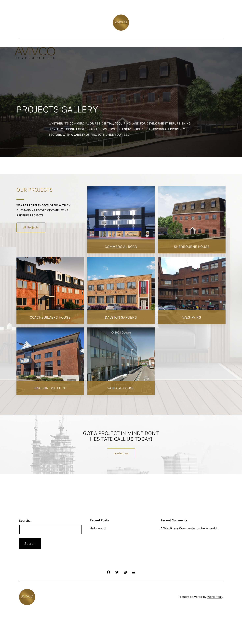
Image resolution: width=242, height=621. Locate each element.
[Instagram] (125, 572)
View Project (50, 397)
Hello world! (98, 528)
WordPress (214, 596)
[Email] (133, 572)
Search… (25, 520)
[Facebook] (108, 572)
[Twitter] (117, 572)
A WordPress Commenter (178, 528)
